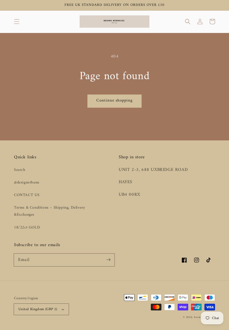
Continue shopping (114, 100)
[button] (17, 21)
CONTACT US (27, 195)
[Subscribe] (108, 260)
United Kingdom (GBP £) (37, 309)
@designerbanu (26, 182)
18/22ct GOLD (27, 227)
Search (19, 169)
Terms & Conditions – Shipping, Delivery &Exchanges (49, 211)
